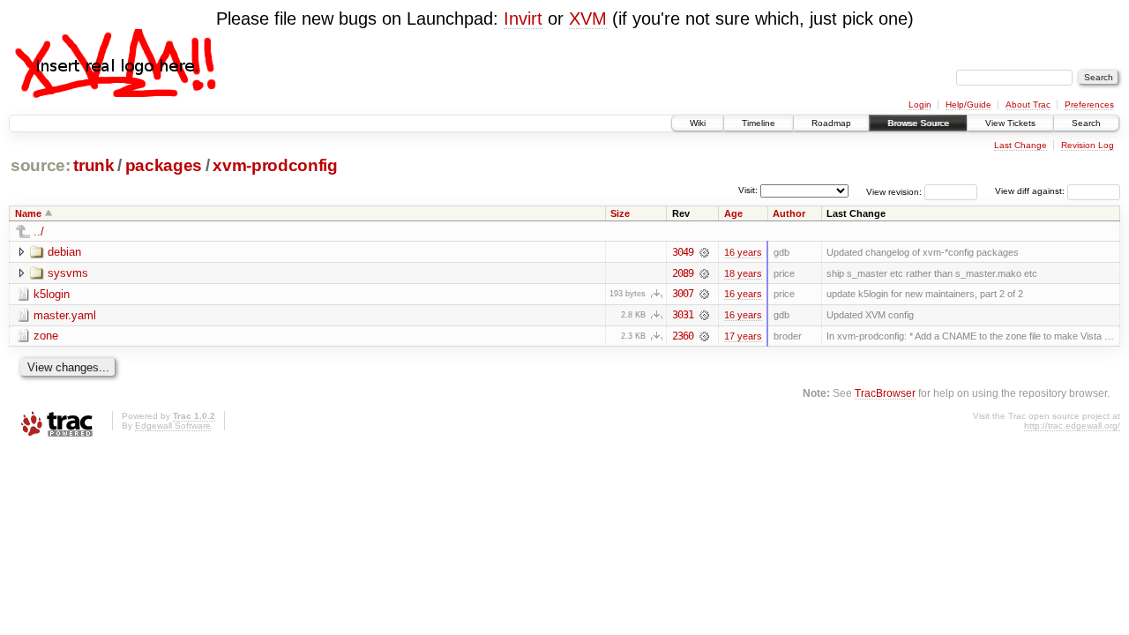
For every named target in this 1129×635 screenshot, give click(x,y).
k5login (52, 294)
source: (41, 165)
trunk (93, 165)
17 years (743, 336)
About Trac (1028, 104)
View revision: (894, 191)
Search (1086, 123)
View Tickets (1010, 123)
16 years (743, 252)
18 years (743, 273)
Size (620, 213)
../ (39, 231)
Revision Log (1087, 145)
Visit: (748, 190)
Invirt (523, 18)
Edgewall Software (173, 425)
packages (163, 165)
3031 (682, 315)
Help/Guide (968, 104)
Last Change (1020, 145)
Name (28, 213)
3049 (682, 252)
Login (919, 104)
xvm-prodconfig (275, 165)
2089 (682, 273)
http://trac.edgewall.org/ (1072, 425)
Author (789, 213)
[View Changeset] (704, 252)
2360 (682, 336)
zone (46, 335)
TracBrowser (885, 393)
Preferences (1089, 104)
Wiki (698, 123)
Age (733, 213)
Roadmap (831, 123)
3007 (682, 294)
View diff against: (1031, 191)
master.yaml (65, 315)
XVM (588, 18)
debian (64, 251)
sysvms (68, 273)
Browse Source (918, 123)
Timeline (758, 123)
